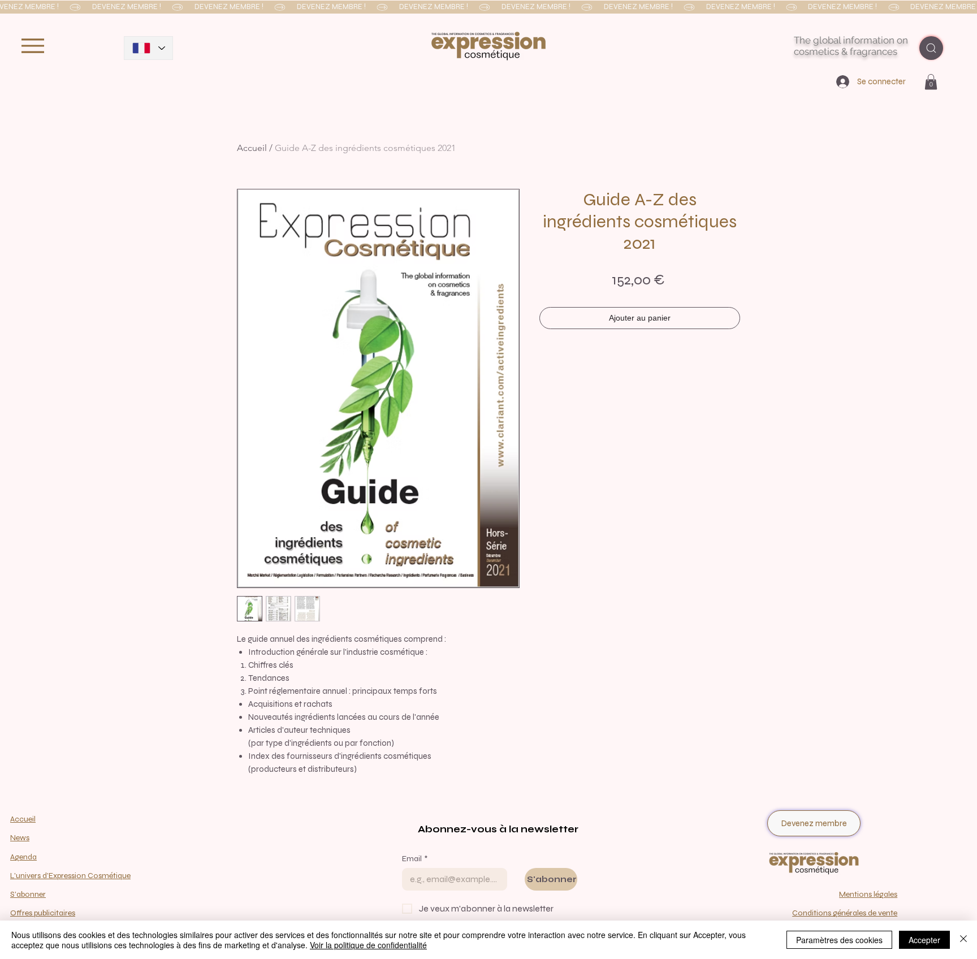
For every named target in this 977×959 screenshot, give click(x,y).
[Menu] (32, 45)
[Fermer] (963, 940)
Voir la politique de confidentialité (368, 945)
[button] (488, 7)
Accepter (924, 939)
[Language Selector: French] (148, 48)
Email (414, 858)
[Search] (931, 48)
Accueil (252, 147)
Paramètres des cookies (839, 939)
